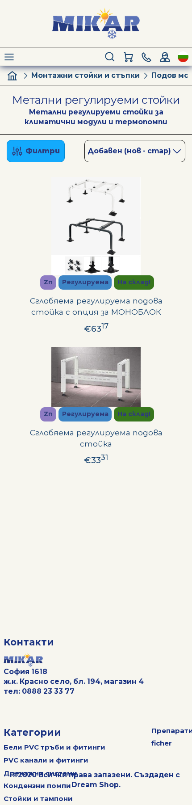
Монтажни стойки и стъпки (85, 75)
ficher (161, 743)
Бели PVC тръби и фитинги (54, 747)
